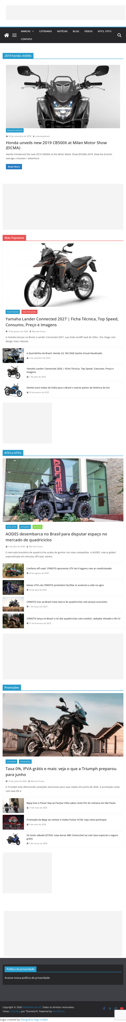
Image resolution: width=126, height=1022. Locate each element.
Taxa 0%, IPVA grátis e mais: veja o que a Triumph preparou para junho (61, 771)
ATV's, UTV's (11, 527)
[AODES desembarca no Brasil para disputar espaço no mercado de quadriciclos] (63, 490)
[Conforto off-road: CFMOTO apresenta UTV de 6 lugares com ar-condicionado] (13, 570)
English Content (14, 130)
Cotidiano (45, 31)
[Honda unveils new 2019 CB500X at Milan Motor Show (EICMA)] (63, 96)
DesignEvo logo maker (34, 1019)
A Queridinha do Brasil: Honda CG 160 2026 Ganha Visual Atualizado (64, 353)
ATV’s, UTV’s (104, 31)
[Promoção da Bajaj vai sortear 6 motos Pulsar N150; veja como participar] (13, 822)
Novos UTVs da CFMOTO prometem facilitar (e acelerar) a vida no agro (65, 585)
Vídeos (88, 31)
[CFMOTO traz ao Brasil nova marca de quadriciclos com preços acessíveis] (13, 604)
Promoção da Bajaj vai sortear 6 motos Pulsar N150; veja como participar (67, 819)
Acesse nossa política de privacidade (27, 978)
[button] (32, 31)
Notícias (62, 31)
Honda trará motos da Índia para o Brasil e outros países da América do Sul (68, 387)
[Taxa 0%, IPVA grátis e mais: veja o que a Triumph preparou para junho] (63, 725)
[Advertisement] (65, 12)
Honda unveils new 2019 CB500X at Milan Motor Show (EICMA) (56, 145)
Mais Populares (29, 312)
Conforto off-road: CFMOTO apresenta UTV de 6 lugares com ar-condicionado (69, 568)
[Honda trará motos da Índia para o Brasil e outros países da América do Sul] (13, 390)
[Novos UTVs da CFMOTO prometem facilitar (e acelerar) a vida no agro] (13, 587)
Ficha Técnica (13, 312)
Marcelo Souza (39, 331)
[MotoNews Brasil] (6, 35)
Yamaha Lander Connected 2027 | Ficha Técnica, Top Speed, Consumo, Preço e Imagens (62, 321)
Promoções (25, 761)
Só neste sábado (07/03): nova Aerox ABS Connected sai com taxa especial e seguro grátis (72, 837)
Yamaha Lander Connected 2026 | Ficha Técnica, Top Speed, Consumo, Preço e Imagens (70, 370)
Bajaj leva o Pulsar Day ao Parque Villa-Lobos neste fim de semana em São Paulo (71, 802)
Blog (76, 31)
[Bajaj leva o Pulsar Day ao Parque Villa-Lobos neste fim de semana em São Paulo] (13, 805)
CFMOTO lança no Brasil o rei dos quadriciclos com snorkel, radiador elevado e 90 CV (73, 618)
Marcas (25, 31)
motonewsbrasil (42, 136)
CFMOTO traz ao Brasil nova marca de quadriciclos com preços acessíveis (67, 601)
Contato (26, 39)
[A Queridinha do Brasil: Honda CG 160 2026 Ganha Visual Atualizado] (13, 355)
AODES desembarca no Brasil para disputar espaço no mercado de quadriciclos (56, 536)
